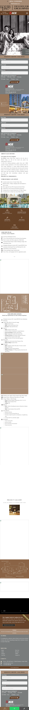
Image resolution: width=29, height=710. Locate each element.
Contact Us (17, 655)
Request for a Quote (9, 625)
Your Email (3, 64)
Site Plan (3, 655)
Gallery (16, 653)
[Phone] (24, 708)
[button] (27, 13)
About (2, 651)
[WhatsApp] (14, 708)
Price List (17, 650)
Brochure (17, 651)
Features (3, 653)
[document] (14, 689)
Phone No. (3, 70)
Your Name (4, 59)
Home (2, 650)
